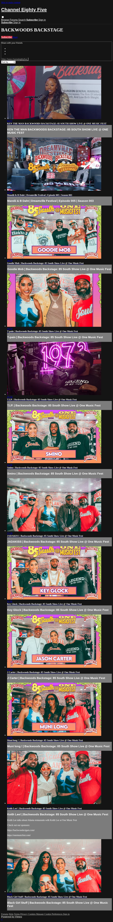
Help (11, 914)
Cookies (32, 914)
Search (22, 20)
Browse (5, 20)
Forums (14, 20)
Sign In (17, 22)
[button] (3, 17)
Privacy (24, 914)
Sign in (42, 20)
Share (15, 37)
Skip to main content (10, 2)
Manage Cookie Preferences (49, 914)
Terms (17, 914)
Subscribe (6, 37)
